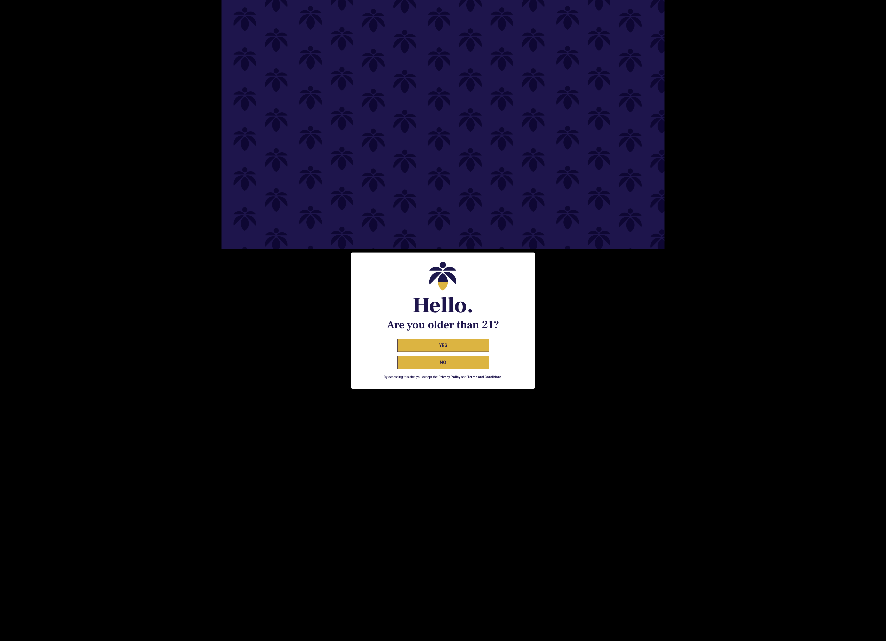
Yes (443, 345)
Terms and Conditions (484, 377)
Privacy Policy (449, 377)
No (443, 362)
